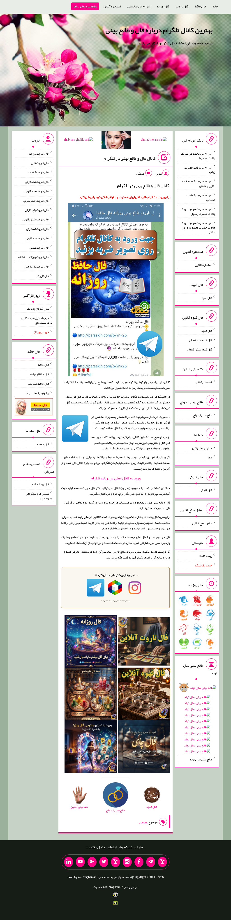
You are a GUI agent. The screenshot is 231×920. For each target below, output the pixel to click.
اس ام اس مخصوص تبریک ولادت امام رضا (198, 155)
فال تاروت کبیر (40, 163)
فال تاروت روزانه (38, 153)
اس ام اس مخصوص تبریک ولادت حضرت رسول (198, 211)
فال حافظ (200, 6)
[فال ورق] (91, 747)
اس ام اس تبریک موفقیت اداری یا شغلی (198, 183)
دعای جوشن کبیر (202, 448)
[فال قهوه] (144, 695)
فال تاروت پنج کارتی (37, 210)
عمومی (143, 822)
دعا (210, 457)
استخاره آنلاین (112, 6)
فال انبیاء (206, 298)
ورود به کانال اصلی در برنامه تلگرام (116, 478)
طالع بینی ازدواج (202, 415)
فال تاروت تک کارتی (37, 182)
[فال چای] (144, 747)
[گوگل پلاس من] (92, 862)
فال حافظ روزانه (39, 374)
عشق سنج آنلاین (202, 523)
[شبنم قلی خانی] (78, 140)
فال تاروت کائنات (38, 172)
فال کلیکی (206, 490)
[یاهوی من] (162, 862)
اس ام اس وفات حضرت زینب (199, 169)
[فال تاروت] (144, 642)
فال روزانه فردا (40, 484)
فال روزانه (163, 6)
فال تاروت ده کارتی (37, 238)
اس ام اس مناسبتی (138, 6)
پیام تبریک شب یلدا (37, 393)
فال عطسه (43, 444)
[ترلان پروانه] (116, 141)
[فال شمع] (91, 695)
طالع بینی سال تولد (200, 759)
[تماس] (115, 862)
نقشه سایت (100, 887)
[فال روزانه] (91, 642)
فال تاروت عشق (39, 247)
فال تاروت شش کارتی (36, 219)
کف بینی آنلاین (203, 382)
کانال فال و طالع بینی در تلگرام (130, 158)
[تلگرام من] (150, 862)
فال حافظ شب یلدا (38, 383)
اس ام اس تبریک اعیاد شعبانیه (200, 197)
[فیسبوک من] (138, 862)
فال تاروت (182, 6)
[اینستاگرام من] (127, 862)
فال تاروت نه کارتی (37, 229)
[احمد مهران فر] (153, 140)
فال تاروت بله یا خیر (37, 266)
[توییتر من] (103, 862)
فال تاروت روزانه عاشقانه (33, 257)
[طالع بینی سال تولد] (197, 721)
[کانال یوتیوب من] (80, 862)
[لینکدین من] (68, 862)
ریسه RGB (205, 556)
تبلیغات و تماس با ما (85, 6)
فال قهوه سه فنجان (200, 340)
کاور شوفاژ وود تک (38, 308)
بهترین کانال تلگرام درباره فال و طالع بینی (159, 30)
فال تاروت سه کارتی (37, 191)
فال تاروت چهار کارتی (36, 200)
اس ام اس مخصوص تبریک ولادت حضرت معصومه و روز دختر (198, 227)
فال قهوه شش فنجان (199, 349)
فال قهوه (206, 330)
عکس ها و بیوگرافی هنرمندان (39, 495)
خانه (215, 6)
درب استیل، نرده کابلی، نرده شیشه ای (36, 320)
